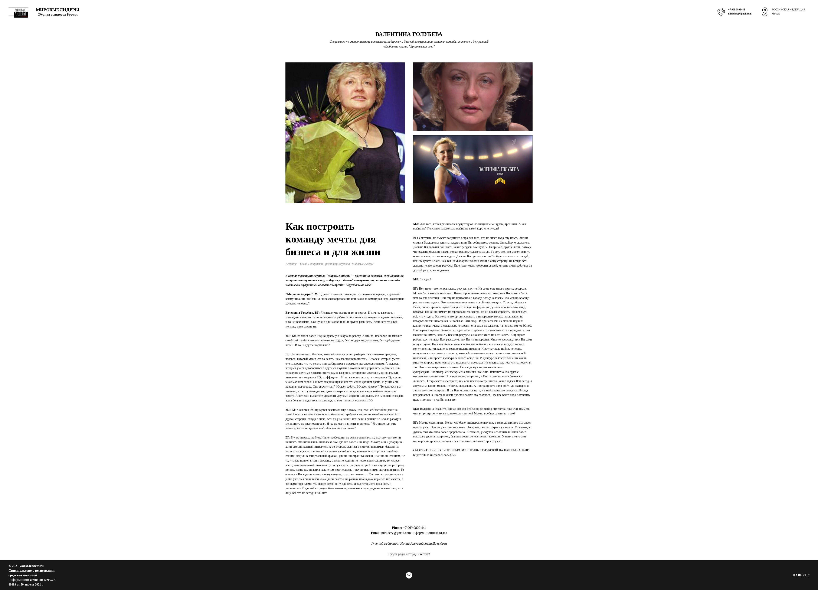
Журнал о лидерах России (58, 14)
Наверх (800, 575)
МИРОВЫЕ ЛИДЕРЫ (57, 10)
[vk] (409, 575)
